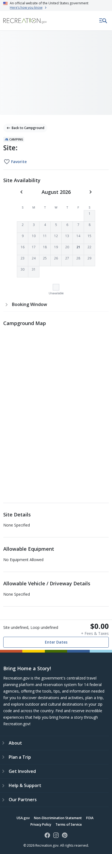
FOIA (90, 818)
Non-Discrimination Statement (58, 818)
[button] (89, 215)
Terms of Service (68, 824)
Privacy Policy (40, 824)
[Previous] (21, 192)
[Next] (90, 192)
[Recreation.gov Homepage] (25, 21)
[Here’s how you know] (56, 5)
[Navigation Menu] (103, 20)
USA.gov (23, 818)
